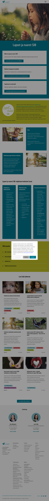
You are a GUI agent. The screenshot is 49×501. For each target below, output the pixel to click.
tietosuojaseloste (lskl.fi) (28, 252)
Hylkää (26, 257)
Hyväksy (32, 257)
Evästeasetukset (18, 257)
